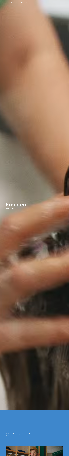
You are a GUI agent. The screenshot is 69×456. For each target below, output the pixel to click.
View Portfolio (15, 406)
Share (20, 406)
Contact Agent (8, 406)
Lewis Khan (11, 208)
